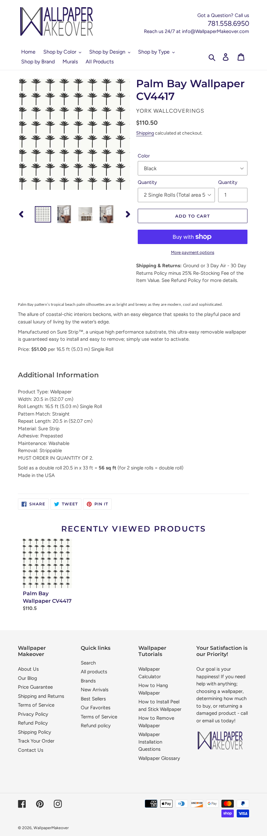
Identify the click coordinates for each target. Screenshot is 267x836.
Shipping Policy (34, 732)
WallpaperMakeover (51, 828)
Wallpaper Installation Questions (150, 741)
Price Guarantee (35, 687)
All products (94, 672)
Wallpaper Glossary (159, 758)
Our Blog (27, 678)
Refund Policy (33, 723)
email (208, 721)
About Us (28, 669)
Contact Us (30, 750)
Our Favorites (95, 708)
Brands (88, 681)
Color (144, 156)
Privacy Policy (33, 714)
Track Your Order (36, 741)
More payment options (192, 252)
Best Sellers (93, 699)
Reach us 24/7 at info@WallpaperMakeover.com (196, 31)
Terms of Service (36, 705)
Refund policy (96, 726)
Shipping (145, 133)
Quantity (147, 182)
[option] (43, 214)
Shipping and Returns (41, 696)
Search (88, 663)
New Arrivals (94, 690)
